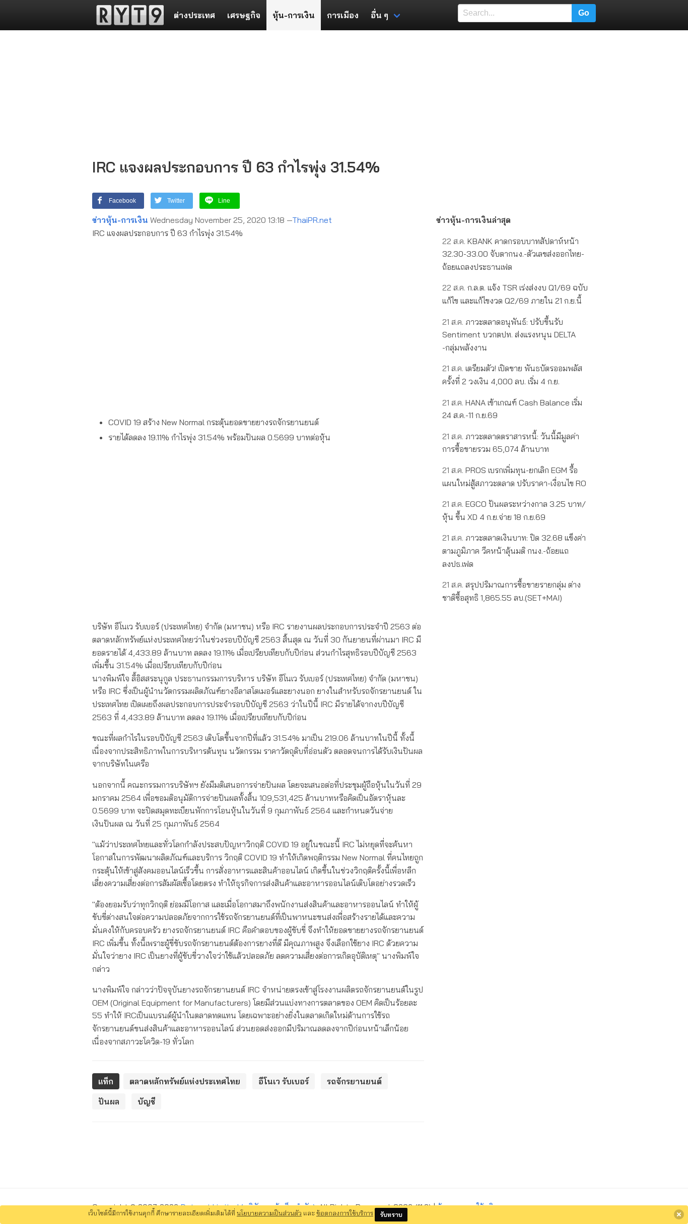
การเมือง (343, 15)
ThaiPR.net (312, 220)
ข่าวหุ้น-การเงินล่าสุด (473, 220)
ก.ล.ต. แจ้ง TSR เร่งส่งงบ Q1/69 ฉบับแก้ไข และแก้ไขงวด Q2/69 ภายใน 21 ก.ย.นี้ (515, 294)
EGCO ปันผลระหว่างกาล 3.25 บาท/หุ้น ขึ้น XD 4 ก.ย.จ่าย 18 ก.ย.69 (514, 510)
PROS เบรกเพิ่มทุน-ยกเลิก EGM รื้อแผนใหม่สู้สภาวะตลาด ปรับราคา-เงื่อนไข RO (514, 476)
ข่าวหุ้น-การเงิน (120, 220)
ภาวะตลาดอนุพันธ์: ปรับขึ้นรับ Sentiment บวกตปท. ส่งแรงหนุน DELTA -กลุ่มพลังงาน (509, 335)
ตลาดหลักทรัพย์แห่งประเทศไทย (184, 1081)
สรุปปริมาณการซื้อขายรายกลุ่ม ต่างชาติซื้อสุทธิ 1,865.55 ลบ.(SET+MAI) (511, 591)
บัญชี (146, 1101)
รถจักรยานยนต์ (354, 1081)
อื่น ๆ (379, 15)
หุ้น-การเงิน (293, 15)
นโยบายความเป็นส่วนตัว (269, 1213)
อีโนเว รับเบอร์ (283, 1081)
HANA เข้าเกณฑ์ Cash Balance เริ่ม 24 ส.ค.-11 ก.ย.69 (512, 409)
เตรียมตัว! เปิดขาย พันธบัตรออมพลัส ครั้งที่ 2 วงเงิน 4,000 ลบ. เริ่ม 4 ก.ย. (512, 374)
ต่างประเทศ (194, 15)
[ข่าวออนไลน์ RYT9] (127, 15)
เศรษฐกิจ (243, 15)
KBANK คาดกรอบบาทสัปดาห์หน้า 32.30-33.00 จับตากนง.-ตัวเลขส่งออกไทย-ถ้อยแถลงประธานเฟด (513, 254)
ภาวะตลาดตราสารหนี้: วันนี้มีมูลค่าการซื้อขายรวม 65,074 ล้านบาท (510, 442)
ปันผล (108, 1101)
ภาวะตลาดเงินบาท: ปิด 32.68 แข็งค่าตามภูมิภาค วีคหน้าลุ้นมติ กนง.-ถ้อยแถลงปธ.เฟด (514, 550)
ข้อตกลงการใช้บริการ (344, 1213)
